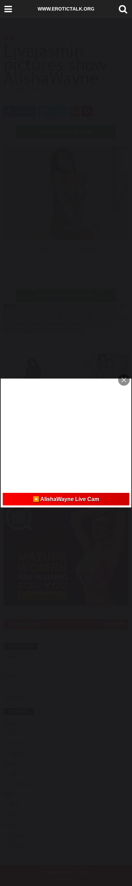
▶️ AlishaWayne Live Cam (66, 499)
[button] (121, 9)
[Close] (124, 380)
